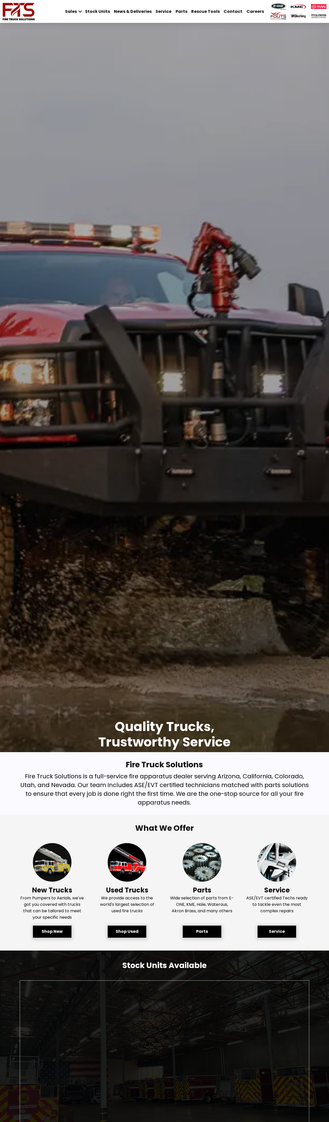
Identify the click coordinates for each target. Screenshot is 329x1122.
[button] (52, 932)
